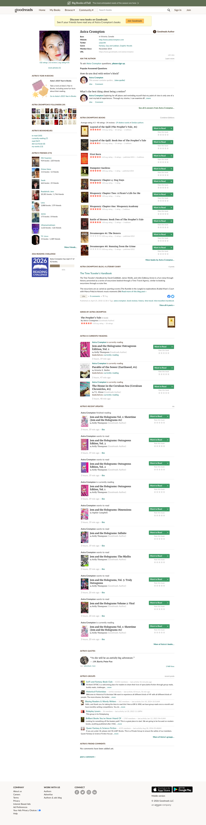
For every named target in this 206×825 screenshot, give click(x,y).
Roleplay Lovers (93, 711)
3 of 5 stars (163, 135)
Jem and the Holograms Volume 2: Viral (112, 603)
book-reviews (132, 301)
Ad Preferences (20, 807)
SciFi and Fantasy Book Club (99, 682)
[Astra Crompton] (54, 60)
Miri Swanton (46, 158)
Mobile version (158, 796)
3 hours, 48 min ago (101, 399)
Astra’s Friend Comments (92, 744)
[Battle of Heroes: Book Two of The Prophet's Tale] (84, 229)
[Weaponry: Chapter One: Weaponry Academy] (84, 215)
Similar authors (137, 123)
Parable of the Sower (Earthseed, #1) (114, 367)
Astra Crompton (93, 64)
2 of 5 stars (161, 135)
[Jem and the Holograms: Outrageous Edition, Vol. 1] (85, 357)
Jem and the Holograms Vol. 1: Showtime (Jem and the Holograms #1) (113, 418)
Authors (47, 791)
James (43, 214)
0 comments (95, 296)
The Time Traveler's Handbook (96, 273)
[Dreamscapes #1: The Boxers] (84, 242)
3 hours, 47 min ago (101, 378)
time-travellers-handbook (164, 301)
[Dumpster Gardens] (84, 176)
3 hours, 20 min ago (90, 593)
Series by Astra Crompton (93, 312)
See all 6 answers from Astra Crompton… (156, 108)
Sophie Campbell (100, 513)
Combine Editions (167, 118)
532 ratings (44, 62)
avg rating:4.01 (64, 62)
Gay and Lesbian (112, 46)
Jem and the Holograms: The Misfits (110, 556)
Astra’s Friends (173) (42, 153)
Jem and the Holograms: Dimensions (110, 509)
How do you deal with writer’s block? (99, 73)
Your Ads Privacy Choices (25, 810)
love (93, 666)
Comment (99, 84)
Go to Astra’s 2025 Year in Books (63, 96)
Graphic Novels (126, 46)
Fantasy (102, 46)
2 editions (128, 130)
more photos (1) (54, 68)
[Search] (169, 10)
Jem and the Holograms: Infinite (108, 533)
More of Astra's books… (164, 644)
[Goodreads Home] (23, 10)
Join (189, 10)
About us (17, 791)
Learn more (169, 59)
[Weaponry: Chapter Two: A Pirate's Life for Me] (84, 202)
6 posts (171, 267)
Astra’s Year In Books (43, 76)
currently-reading (111, 355)
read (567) (36, 141)
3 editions (127, 222)
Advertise (48, 795)
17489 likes (170, 666)
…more (148, 98)
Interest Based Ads (22, 804)
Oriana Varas (46, 169)
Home (42, 10)
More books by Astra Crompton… (160, 260)
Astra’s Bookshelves (42, 131)
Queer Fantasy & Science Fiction (101, 728)
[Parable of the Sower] (85, 378)
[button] (70, 10)
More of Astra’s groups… (163, 737)
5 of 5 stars (167, 135)
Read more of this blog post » (134, 292)
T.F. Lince (44, 236)
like (90, 84)
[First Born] (84, 164)
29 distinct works (123, 123)
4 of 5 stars (165, 135)
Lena (43, 203)
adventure (87, 666)
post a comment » (87, 757)
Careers (16, 795)
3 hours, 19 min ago (101, 359)
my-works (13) (37, 146)
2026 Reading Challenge (43, 254)
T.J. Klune (99, 392)
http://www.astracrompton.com (111, 40)
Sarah (43, 180)
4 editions (140, 157)
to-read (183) (37, 136)
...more (108, 687)
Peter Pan (108, 662)
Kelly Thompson (101, 352)
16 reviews (53, 62)
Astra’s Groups (87, 676)
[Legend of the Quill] (84, 136)
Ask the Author (88, 59)
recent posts (169, 676)
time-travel (149, 301)
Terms (16, 798)
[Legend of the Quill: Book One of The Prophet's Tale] (84, 150)
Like (83, 296)
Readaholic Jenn (47, 191)
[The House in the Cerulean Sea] (85, 396)
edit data (171, 55)
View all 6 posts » (166, 305)
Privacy (16, 801)
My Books (55, 10)
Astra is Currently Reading (93, 336)
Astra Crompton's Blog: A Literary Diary (100, 267)
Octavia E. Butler (102, 370)
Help (15, 814)
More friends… (70, 247)
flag (172, 84)
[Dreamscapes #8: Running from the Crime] (84, 255)
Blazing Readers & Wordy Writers (100, 702)
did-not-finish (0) (38, 144)
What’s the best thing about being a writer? (103, 91)
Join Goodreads (135, 21)
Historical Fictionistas (96, 692)
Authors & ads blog (53, 798)
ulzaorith (102, 43)
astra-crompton (120, 301)
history (141, 301)
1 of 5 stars (158, 135)
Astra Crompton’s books (92, 118)
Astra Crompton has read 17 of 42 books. (62, 260)
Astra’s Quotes (87, 651)
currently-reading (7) (40, 138)
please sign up (118, 64)
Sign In (177, 10)
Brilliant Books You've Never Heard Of (103, 718)
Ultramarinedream (48, 225)
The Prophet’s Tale (91, 317)
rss (173, 406)
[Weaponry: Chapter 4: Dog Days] (84, 189)
